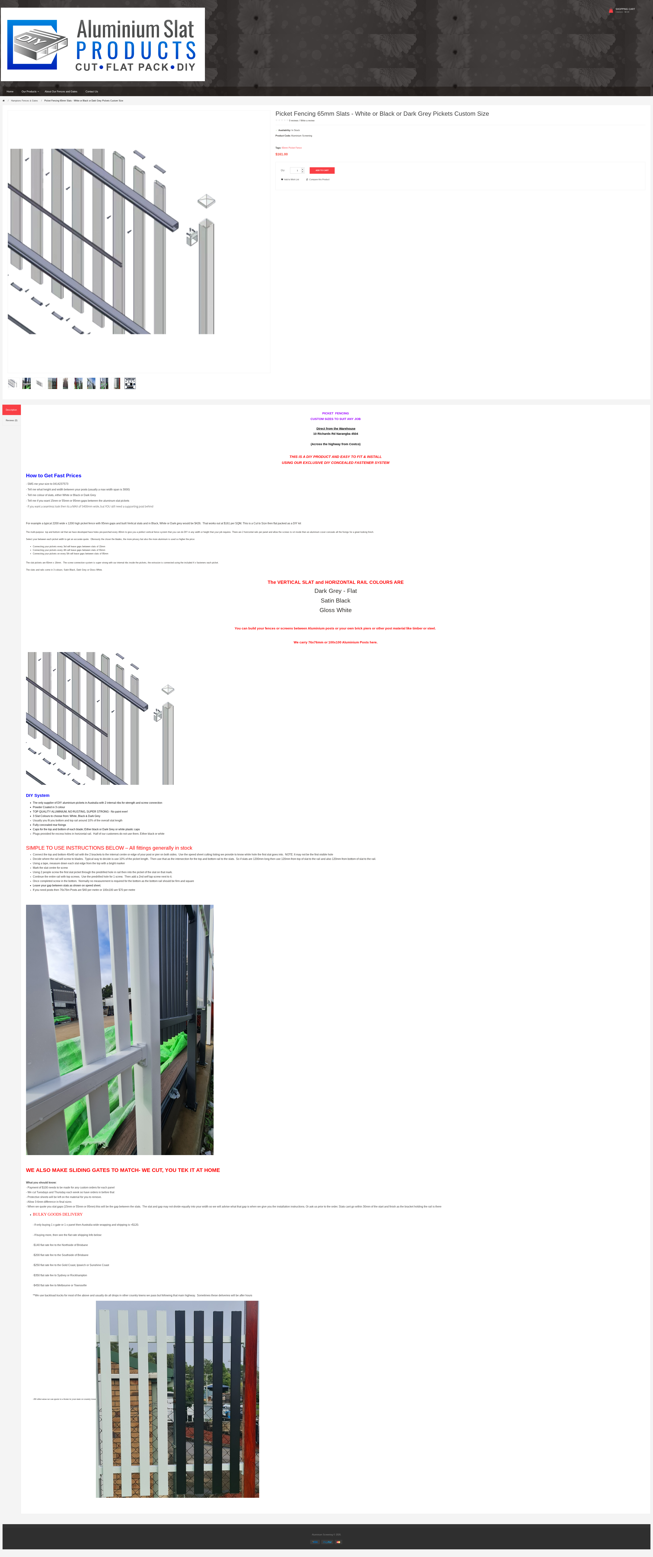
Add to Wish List (291, 179)
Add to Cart (322, 170)
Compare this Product (319, 179)
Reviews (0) (11, 420)
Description (11, 410)
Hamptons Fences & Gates (24, 100)
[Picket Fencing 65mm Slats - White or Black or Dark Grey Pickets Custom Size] (13, 383)
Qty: (283, 170)
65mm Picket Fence (292, 148)
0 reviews (293, 120)
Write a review (307, 120)
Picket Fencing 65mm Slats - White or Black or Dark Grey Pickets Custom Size (83, 100)
